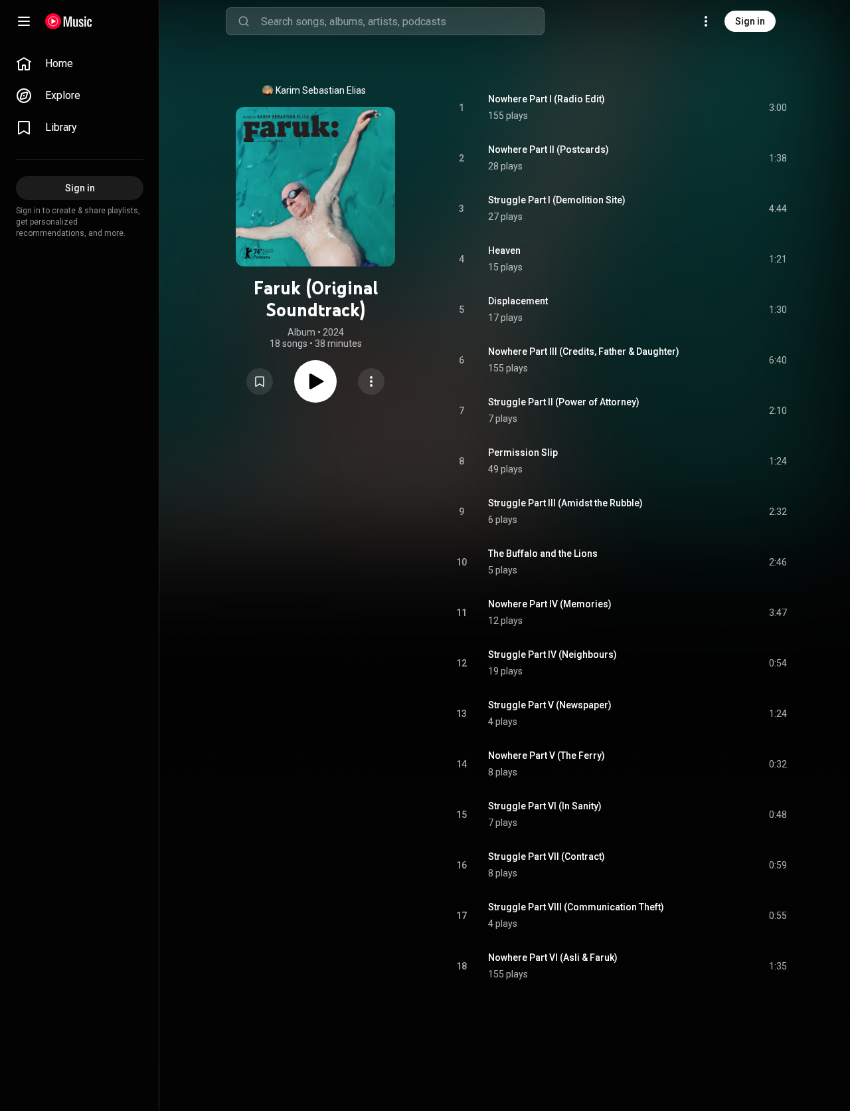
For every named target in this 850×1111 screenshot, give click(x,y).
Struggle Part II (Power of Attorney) (563, 402)
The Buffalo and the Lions (543, 553)
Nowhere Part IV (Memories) (550, 604)
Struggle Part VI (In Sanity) (545, 806)
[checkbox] (778, 108)
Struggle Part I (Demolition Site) (557, 200)
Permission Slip (523, 452)
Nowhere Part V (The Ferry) (546, 755)
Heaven (504, 250)
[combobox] (402, 21)
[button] (259, 381)
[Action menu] (371, 381)
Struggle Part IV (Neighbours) (552, 654)
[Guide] (24, 21)
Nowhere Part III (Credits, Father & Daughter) (583, 351)
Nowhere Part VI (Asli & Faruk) (553, 957)
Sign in (750, 21)
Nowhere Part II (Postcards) (548, 149)
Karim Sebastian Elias (321, 90)
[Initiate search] (243, 21)
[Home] (68, 21)
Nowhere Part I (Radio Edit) (546, 99)
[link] (79, 64)
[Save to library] (260, 381)
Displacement (518, 301)
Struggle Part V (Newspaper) (550, 705)
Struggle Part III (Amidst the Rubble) (565, 503)
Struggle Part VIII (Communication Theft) (576, 907)
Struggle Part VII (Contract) (546, 856)
